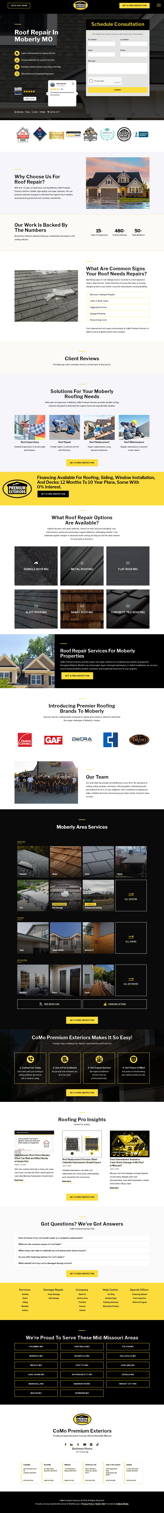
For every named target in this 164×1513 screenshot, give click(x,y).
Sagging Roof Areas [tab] (98, 307)
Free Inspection (139, 1298)
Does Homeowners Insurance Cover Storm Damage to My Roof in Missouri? (127, 1162)
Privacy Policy (87, 1504)
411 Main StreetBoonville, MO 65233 (50, 1470)
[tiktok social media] (98, 1444)
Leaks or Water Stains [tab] (99, 301)
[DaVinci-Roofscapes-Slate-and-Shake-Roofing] (139, 740)
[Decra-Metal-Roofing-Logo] (82, 740)
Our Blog (110, 1294)
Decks (25, 1298)
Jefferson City (90, 1465)
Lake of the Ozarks (113, 1465)
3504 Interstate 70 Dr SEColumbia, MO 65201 (30, 1471)
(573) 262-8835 (110, 1480)
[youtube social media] (85, 1444)
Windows (25, 1306)
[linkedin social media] (71, 1444)
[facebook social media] (65, 1444)
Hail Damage (54, 1298)
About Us (82, 1294)
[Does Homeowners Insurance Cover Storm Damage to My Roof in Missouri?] (129, 1144)
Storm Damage (54, 1294)
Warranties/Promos (111, 1306)
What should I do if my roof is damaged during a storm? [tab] (45, 1263)
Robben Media (122, 1504)
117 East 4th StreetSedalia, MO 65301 (132, 1470)
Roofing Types (111, 1298)
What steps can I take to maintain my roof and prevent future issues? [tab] (52, 1250)
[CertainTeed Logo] (110, 740)
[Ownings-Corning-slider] (25, 740)
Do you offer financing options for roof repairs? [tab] (41, 1257)
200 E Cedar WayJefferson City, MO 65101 (91, 1471)
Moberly (67, 1465)
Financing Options (139, 1294)
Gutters (25, 1310)
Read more (19, 1180)
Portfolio (82, 1302)
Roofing (25, 1294)
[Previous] (18, 1153)
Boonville (47, 1465)
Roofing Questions (111, 1302)
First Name (93, 39)
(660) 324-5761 (69, 1480)
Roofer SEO (100, 1504)
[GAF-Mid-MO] (53, 740)
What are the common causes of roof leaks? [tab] (40, 1244)
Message (92, 61)
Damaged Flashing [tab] (97, 313)
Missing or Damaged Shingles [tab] (102, 294)
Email (90, 50)
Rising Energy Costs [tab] (98, 320)
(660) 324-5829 (49, 1480)
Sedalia (129, 1465)
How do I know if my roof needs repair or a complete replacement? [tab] (51, 1238)
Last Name (125, 39)
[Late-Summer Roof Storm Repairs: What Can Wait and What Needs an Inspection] (34, 1142)
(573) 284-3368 (28, 1480)
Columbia (26, 1465)
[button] (76, 93)
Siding (25, 1302)
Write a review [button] (30, 99)
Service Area (82, 1298)
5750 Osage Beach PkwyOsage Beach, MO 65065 (111, 1472)
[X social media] (78, 1444)
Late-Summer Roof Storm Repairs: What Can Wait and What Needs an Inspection (32, 1158)
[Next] (146, 1153)
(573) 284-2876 (90, 1480)
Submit (117, 90)
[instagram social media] (91, 1444)
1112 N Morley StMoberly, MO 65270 (70, 1470)
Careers (82, 1306)
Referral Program (140, 1302)
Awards (82, 1310)
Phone (123, 50)
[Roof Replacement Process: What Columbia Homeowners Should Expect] (82, 1144)
